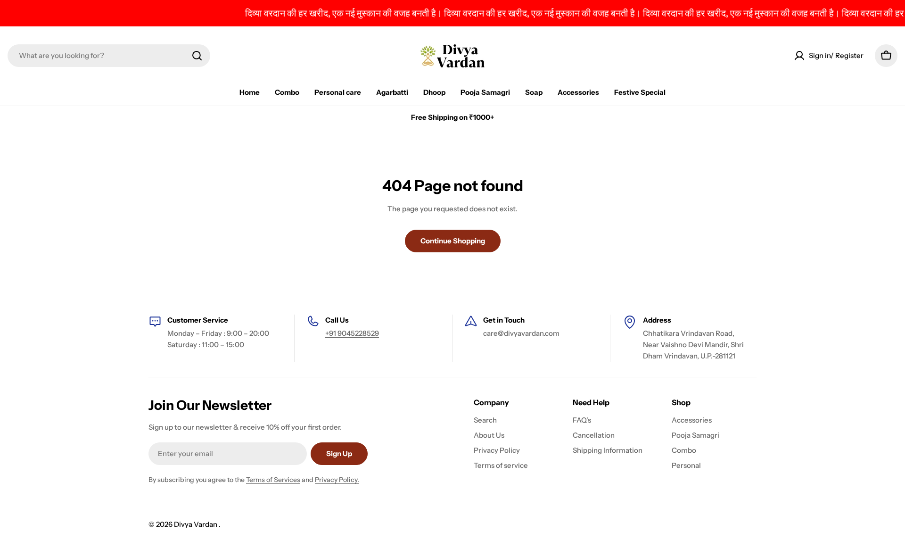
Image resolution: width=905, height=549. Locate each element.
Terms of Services (273, 479)
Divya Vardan (196, 524)
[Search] (197, 55)
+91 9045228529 (352, 333)
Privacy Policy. (337, 479)
